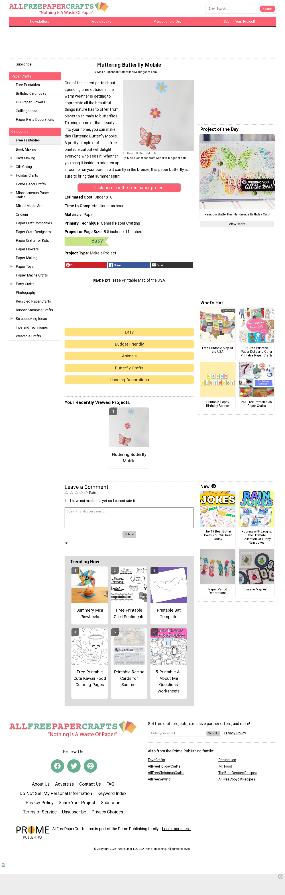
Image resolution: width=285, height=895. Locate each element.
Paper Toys (25, 266)
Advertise (64, 784)
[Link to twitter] (74, 766)
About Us (41, 784)
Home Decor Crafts (31, 184)
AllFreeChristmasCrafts (166, 773)
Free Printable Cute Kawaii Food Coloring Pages (89, 678)
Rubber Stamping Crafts (34, 310)
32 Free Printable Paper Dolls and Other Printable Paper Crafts (257, 351)
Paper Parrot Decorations (217, 591)
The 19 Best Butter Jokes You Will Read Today (217, 535)
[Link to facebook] (57, 766)
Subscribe (24, 64)
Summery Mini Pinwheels (89, 613)
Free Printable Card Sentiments (129, 613)
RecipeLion (227, 760)
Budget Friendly (129, 344)
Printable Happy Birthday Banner (217, 404)
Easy (129, 332)
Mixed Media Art (29, 206)
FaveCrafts (156, 760)
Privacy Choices (107, 812)
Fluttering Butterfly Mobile (129, 457)
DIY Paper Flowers (30, 102)
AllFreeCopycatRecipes (236, 779)
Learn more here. (176, 829)
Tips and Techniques (32, 327)
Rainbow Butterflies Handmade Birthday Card (237, 214)
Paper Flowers (27, 249)
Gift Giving (24, 167)
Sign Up (213, 733)
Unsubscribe (74, 812)
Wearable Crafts (28, 336)
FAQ (110, 784)
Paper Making (26, 258)
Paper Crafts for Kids (32, 240)
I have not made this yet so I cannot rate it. (103, 501)
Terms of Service (40, 812)
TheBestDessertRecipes (237, 773)
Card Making (25, 158)
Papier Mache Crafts (32, 275)
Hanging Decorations (129, 379)
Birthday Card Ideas (31, 93)
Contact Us (90, 784)
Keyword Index (111, 793)
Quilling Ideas (26, 111)
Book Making (26, 149)
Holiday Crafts (27, 175)
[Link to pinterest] (90, 766)
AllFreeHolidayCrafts (164, 766)
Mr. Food (225, 766)
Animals (129, 355)
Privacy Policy (39, 802)
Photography (26, 293)
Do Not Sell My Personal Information (56, 793)
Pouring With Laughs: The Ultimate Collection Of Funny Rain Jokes (257, 537)
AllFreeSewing (159, 779)
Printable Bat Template (169, 613)
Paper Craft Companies (34, 223)
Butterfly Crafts (129, 368)
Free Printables (28, 85)
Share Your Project (77, 802)
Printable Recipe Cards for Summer (129, 678)
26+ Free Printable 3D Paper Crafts (256, 404)
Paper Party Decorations (35, 119)
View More (237, 224)
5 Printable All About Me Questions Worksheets (168, 681)
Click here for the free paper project (129, 187)
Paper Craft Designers (33, 232)
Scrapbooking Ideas (31, 319)
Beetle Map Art (256, 589)
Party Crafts (25, 284)
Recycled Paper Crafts (33, 301)
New (205, 486)
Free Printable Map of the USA (139, 280)
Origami (22, 214)
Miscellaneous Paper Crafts (32, 195)
